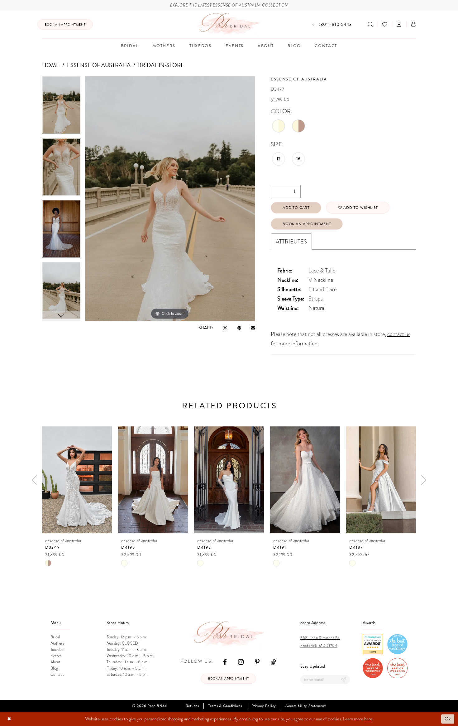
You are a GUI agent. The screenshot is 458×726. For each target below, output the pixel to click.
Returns (192, 706)
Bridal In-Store (161, 65)
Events (56, 656)
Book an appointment (228, 678)
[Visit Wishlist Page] (385, 24)
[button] (399, 24)
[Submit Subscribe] (343, 680)
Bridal (55, 637)
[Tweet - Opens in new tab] (225, 327)
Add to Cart (296, 207)
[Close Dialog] (9, 719)
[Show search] (370, 24)
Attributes (291, 241)
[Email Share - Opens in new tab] (253, 327)
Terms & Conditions (225, 706)
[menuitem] (65, 24)
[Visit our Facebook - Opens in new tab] (225, 661)
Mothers (57, 643)
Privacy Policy (263, 706)
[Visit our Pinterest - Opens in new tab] (257, 661)
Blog (54, 668)
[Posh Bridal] (229, 24)
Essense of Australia (99, 65)
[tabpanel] (61, 107)
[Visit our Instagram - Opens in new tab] (241, 661)
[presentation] (77, 479)
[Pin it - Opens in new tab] (239, 327)
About (55, 662)
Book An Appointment (307, 224)
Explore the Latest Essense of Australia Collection (229, 5)
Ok (448, 718)
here (368, 719)
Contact (57, 674)
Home (51, 65)
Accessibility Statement (305, 706)
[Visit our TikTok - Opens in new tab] (273, 661)
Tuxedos (56, 649)
